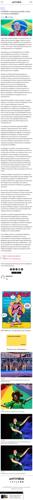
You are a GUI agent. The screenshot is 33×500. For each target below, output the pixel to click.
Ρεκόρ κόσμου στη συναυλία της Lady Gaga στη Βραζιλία (13, 473)
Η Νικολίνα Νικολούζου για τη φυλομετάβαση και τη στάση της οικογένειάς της (15, 496)
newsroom (9, 276)
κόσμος (2, 8)
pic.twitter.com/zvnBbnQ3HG (14, 256)
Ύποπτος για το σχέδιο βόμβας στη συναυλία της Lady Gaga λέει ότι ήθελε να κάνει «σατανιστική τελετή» (16, 442)
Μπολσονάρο (21, 44)
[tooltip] (11, 269)
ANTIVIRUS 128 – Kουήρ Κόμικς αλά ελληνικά (16, 330)
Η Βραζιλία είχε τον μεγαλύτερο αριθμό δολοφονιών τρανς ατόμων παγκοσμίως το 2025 (15, 381)
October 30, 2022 (17, 258)
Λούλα (17, 40)
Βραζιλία (14, 272)
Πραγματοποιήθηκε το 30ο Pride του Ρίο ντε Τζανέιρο (12, 411)
